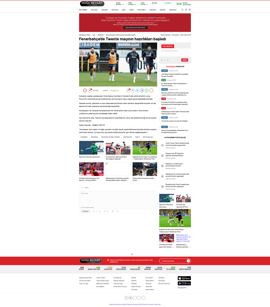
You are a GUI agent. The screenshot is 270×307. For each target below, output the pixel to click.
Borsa (81, 268)
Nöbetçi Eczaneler (102, 283)
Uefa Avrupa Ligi (148, 137)
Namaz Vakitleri (94, 268)
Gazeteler (173, 10)
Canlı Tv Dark (100, 278)
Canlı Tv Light (83, 283)
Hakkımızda (112, 304)
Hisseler (147, 268)
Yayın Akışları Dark (102, 281)
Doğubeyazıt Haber (84, 35)
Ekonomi (115, 10)
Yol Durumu (170, 268)
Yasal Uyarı (157, 304)
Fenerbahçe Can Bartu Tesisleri (110, 137)
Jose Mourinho (127, 137)
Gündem (105, 10)
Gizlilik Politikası (127, 304)
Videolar (153, 10)
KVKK (140, 304)
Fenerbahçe (94, 137)
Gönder (85, 211)
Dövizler (134, 281)
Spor (124, 10)
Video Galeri (150, 281)
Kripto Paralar (185, 268)
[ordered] (104, 211)
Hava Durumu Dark (85, 278)
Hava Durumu (121, 268)
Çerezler (135, 304)
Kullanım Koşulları (148, 304)
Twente (137, 137)
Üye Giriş (161, 278)
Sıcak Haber (150, 289)
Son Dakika (83, 10)
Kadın (132, 10)
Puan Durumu (135, 268)
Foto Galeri (142, 10)
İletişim (119, 304)
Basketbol (101, 35)
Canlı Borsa (117, 278)
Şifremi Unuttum (164, 283)
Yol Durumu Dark (84, 281)
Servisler (94, 10)
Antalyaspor (84, 137)
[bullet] (107, 211)
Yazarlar (162, 10)
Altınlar (133, 278)
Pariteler (158, 268)
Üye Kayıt (161, 281)
